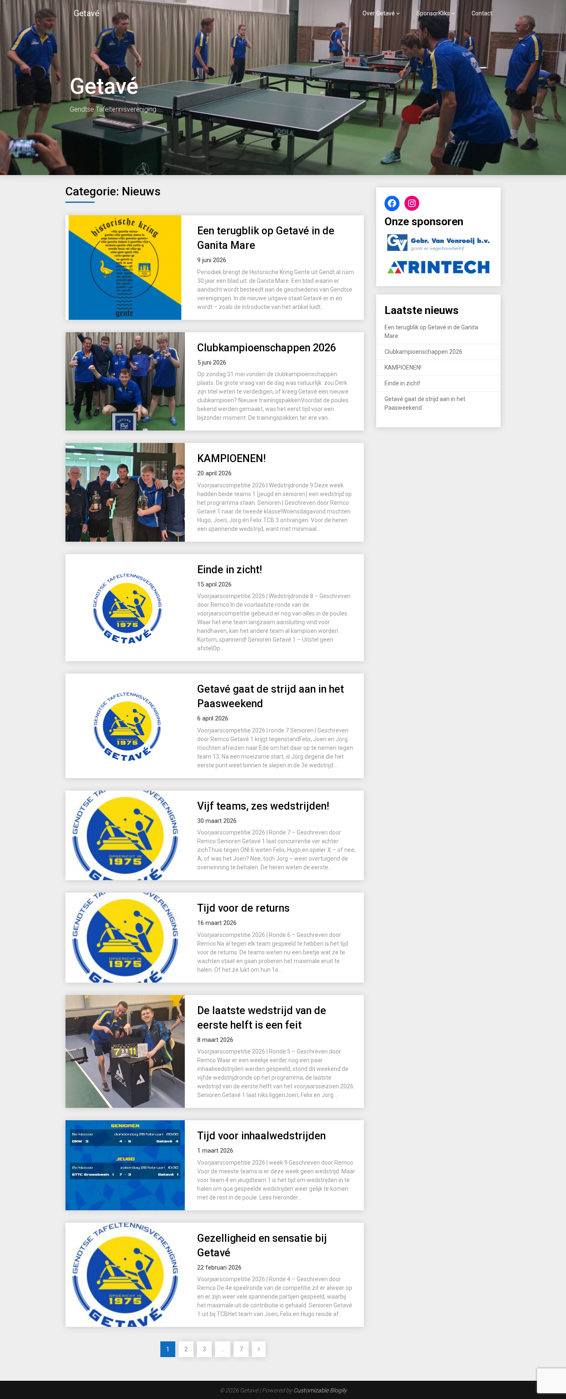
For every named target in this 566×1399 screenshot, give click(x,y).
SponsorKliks (433, 13)
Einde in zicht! (229, 570)
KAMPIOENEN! (231, 459)
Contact (482, 13)
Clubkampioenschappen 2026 (266, 348)
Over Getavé (379, 13)
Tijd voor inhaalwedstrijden (261, 1136)
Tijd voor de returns (243, 908)
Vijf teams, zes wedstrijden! (263, 806)
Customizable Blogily (320, 1390)
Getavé (86, 13)
